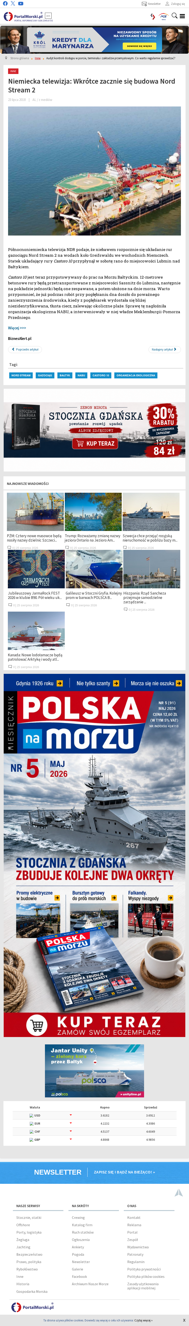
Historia (22, 1284)
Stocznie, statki (28, 1217)
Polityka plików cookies (146, 1276)
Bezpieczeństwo (29, 1254)
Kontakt (134, 1217)
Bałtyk (65, 375)
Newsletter (81, 1261)
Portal (132, 1232)
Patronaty (135, 1254)
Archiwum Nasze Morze (90, 1284)
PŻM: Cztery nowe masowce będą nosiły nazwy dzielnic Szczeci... (34, 538)
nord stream (21, 375)
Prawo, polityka (28, 1261)
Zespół (132, 1239)
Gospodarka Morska (31, 1291)
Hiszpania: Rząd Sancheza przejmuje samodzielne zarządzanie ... (144, 597)
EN (48, 16)
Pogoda (78, 1254)
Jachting (23, 1247)
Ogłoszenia (81, 1239)
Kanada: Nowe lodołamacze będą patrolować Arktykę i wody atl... (35, 657)
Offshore (23, 1225)
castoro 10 (101, 375)
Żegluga (22, 1239)
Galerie (77, 1269)
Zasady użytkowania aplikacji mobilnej (143, 1286)
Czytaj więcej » (143, 1320)
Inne (20, 1276)
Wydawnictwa (138, 1247)
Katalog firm (82, 1225)
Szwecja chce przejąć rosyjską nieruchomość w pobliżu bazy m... (150, 538)
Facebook (79, 1276)
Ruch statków (83, 1232)
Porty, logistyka (28, 1232)
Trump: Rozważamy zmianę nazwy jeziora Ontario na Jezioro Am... (92, 538)
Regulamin (136, 1261)
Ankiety (78, 1247)
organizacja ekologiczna (136, 375)
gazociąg (45, 375)
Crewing (78, 1217)
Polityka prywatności (144, 1269)
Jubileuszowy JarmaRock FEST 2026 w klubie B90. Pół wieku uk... (35, 595)
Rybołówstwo (27, 1269)
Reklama (134, 1225)
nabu (81, 375)
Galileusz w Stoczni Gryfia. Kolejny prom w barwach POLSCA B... (94, 595)
